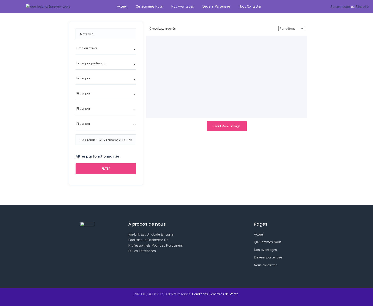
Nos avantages (182, 6)
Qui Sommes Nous (149, 6)
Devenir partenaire (216, 6)
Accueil (122, 6)
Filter (106, 168)
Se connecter (340, 7)
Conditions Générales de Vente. (215, 294)
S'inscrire (362, 7)
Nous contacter (250, 6)
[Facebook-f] (133, 270)
